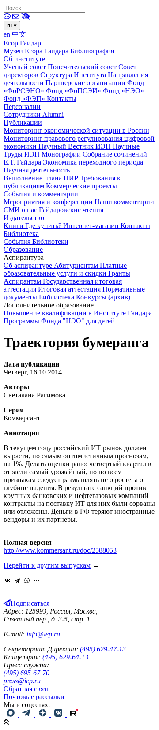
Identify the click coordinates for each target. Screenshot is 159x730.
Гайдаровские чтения (71, 209)
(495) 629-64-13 (65, 657)
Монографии (62, 154)
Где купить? (44, 225)
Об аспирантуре (29, 265)
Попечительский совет (83, 67)
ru (12, 25)
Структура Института (74, 75)
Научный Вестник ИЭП (75, 146)
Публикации (23, 122)
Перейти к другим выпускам (47, 565)
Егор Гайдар (22, 43)
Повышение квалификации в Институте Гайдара (78, 313)
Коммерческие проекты (81, 186)
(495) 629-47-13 (103, 649)
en (8, 34)
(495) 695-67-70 (26, 673)
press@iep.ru (22, 681)
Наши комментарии (124, 202)
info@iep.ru (43, 634)
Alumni (53, 114)
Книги (14, 225)
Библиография (92, 51)
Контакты (61, 98)
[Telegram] (17, 580)
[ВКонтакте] (7, 580)
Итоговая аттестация (70, 289)
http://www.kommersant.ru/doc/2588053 (60, 550)
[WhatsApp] (27, 580)
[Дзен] (43, 714)
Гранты (119, 273)
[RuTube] (74, 714)
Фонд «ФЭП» (25, 98)
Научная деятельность (37, 170)
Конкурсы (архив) (103, 297)
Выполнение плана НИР (42, 178)
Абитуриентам (77, 265)
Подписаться (30, 603)
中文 (19, 34)
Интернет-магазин (92, 225)
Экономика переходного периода (93, 162)
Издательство (24, 217)
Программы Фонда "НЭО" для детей (59, 321)
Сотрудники (23, 114)
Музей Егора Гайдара (37, 51)
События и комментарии (41, 194)
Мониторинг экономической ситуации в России (76, 130)
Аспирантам (23, 281)
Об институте (24, 59)
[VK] (59, 714)
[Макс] (11, 714)
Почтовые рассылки (34, 696)
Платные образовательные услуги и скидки (65, 269)
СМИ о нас (21, 209)
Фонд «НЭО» (123, 90)
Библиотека (21, 233)
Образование (23, 249)
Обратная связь (26, 689)
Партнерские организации (86, 82)
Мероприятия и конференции (49, 202)
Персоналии (22, 106)
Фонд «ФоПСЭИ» (74, 90)
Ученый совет (26, 67)
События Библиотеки (36, 241)
